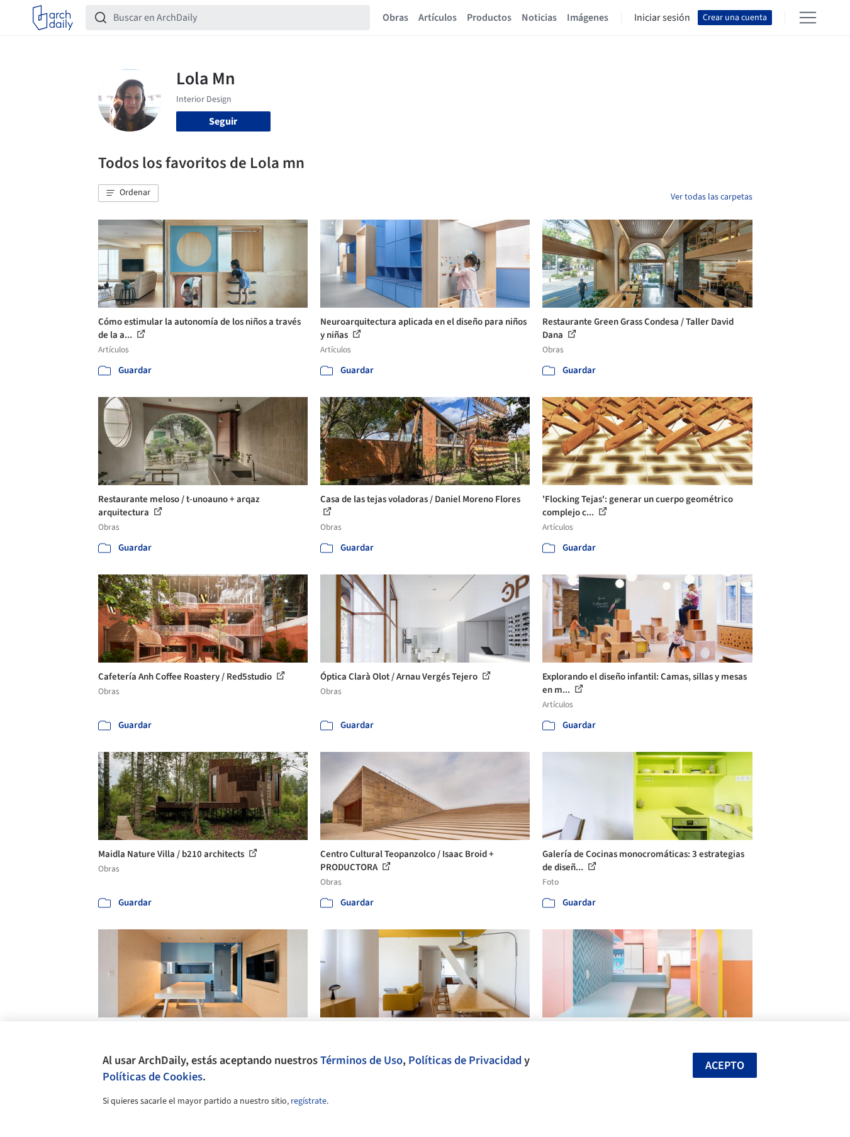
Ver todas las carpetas (711, 197)
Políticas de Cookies (153, 1076)
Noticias (539, 18)
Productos (489, 18)
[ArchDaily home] (53, 17)
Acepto (724, 1065)
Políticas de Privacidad (465, 1060)
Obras (395, 18)
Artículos (437, 18)
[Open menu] (808, 18)
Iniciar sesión (662, 18)
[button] (128, 193)
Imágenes (587, 18)
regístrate (309, 1101)
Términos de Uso (361, 1060)
